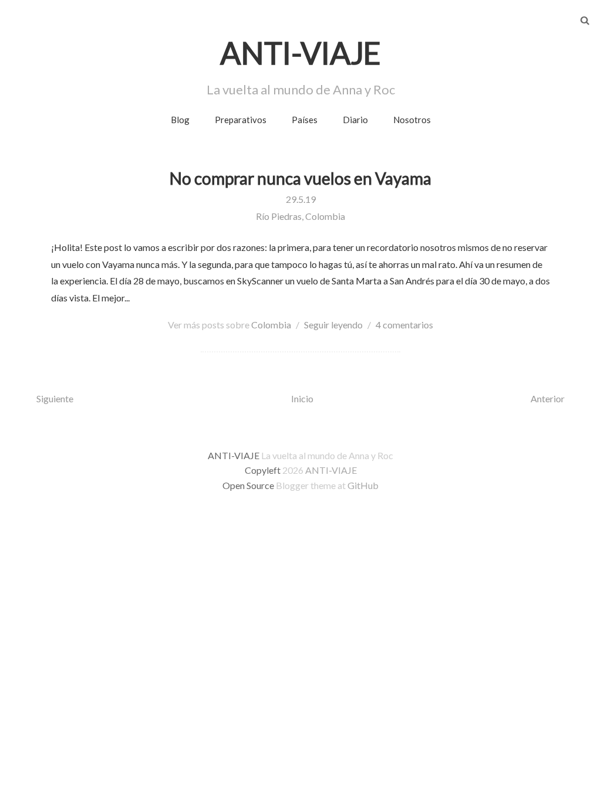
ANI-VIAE (300, 53)
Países (305, 119)
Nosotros (412, 119)
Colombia (271, 324)
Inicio (302, 398)
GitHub (363, 485)
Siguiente (54, 398)
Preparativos (240, 119)
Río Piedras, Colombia (300, 216)
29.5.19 (301, 199)
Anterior (548, 398)
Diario (355, 119)
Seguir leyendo (333, 324)
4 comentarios (404, 324)
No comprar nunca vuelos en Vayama (300, 178)
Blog (180, 119)
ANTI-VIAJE (331, 470)
